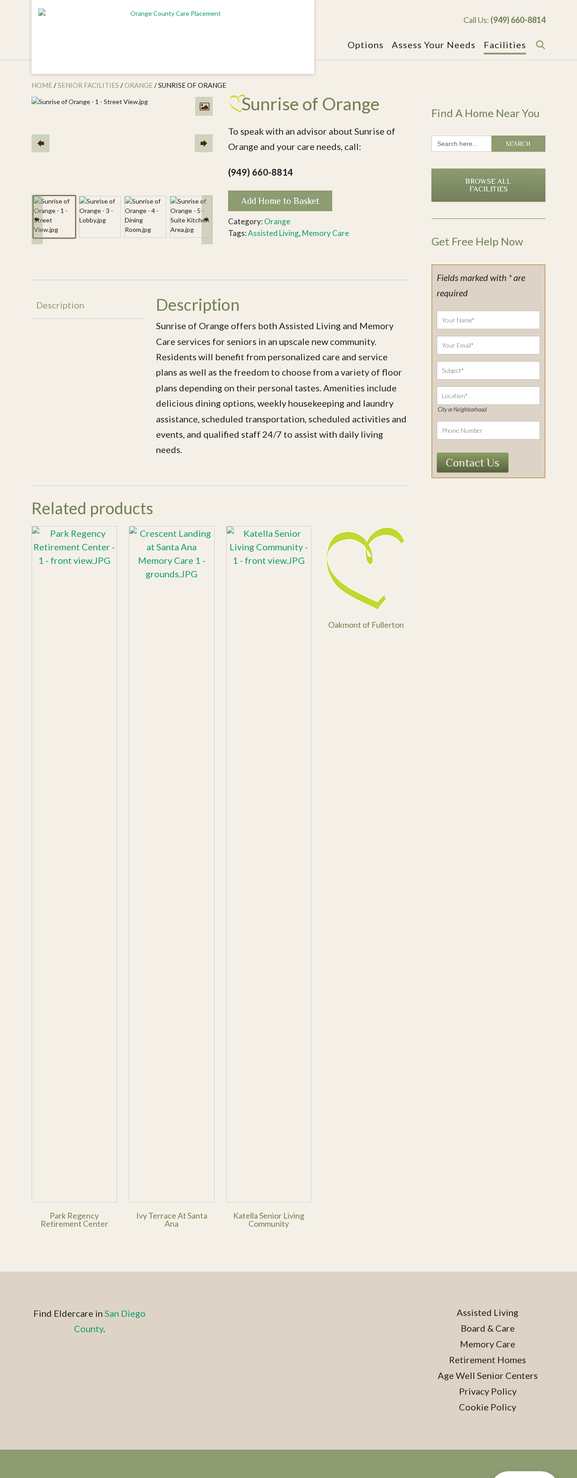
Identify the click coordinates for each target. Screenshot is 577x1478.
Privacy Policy (488, 1391)
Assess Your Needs (434, 44)
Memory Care (325, 233)
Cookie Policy (487, 1406)
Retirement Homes (487, 1359)
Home (42, 85)
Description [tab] (60, 304)
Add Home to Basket (280, 201)
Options (366, 44)
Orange (138, 85)
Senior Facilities (88, 85)
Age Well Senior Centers (488, 1375)
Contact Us (472, 462)
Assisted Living (273, 233)
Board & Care (488, 1328)
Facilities (505, 44)
